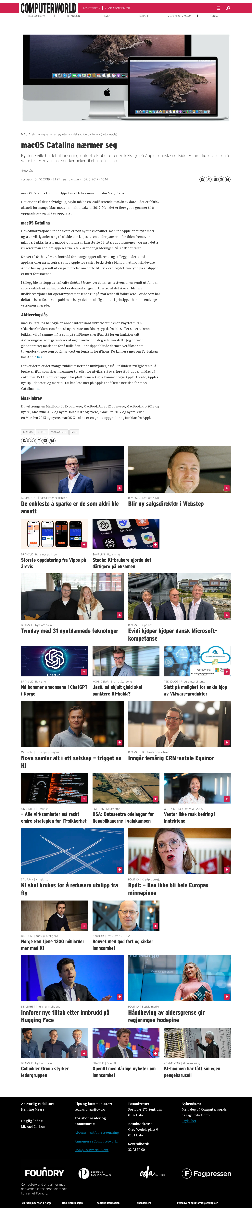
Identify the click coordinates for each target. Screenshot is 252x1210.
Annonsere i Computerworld (96, 1141)
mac (74, 431)
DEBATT (143, 16)
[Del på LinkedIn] (215, 179)
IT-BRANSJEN (72, 16)
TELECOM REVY (36, 16)
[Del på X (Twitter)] (209, 179)
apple (42, 431)
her (39, 357)
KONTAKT (215, 16)
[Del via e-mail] (221, 179)
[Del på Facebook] (202, 179)
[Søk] (228, 8)
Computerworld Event (91, 1150)
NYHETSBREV (91, 8)
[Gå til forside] (48, 8)
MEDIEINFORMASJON (180, 16)
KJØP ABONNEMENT (117, 8)
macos (28, 431)
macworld (58, 431)
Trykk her (189, 1121)
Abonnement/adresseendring (97, 1132)
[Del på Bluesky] (228, 179)
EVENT (108, 16)
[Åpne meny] (218, 8)
